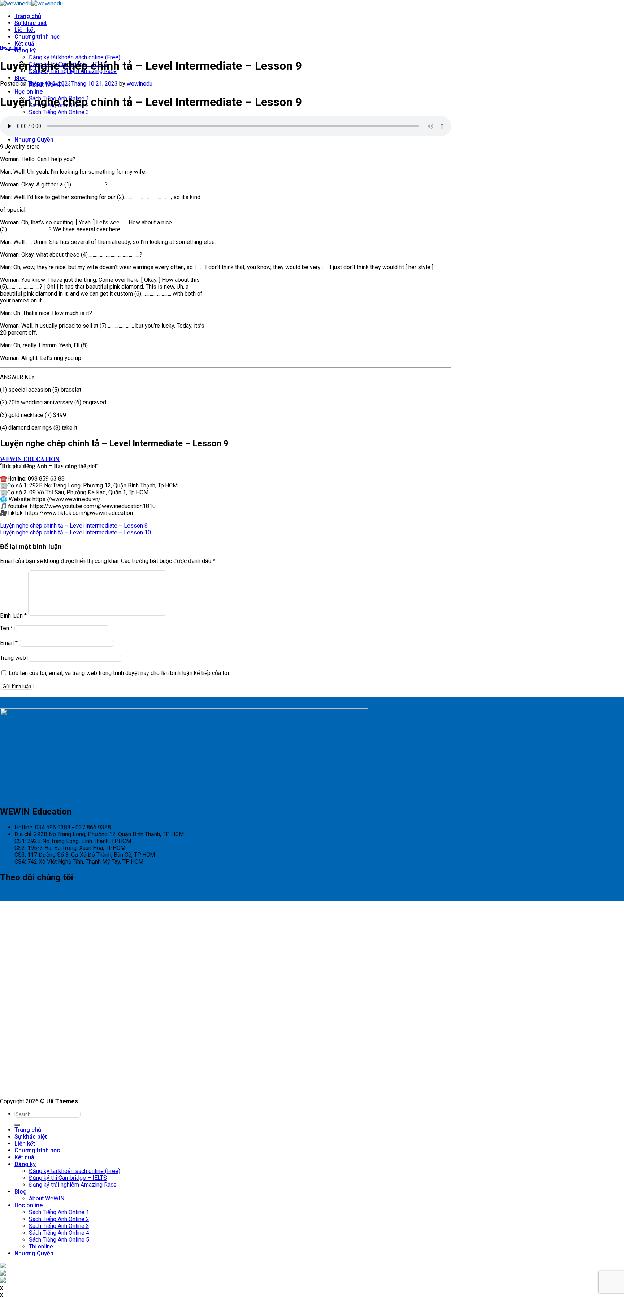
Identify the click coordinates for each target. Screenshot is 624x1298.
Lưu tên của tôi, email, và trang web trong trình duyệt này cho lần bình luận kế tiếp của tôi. (119, 673)
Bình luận (13, 615)
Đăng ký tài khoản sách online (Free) (74, 57)
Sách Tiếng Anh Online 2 (59, 1219)
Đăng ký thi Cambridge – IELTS (68, 1177)
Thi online (41, 1246)
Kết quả (24, 43)
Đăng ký (25, 50)
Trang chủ (27, 16)
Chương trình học (37, 36)
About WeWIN (46, 1198)
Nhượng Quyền (33, 139)
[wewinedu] (31, 3)
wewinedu (139, 83)
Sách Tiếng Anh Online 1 (59, 1212)
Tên (6, 628)
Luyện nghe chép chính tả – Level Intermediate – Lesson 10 (75, 532)
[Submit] (17, 1125)
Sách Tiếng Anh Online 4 (59, 1232)
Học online (28, 91)
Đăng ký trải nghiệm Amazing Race (73, 1184)
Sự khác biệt (30, 23)
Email (9, 643)
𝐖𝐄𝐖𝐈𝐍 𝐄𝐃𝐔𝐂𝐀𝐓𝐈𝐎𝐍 (30, 459)
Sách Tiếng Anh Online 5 (59, 1239)
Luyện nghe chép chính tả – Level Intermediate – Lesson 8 (74, 525)
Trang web (13, 657)
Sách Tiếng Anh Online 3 (59, 112)
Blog (20, 77)
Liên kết (24, 29)
